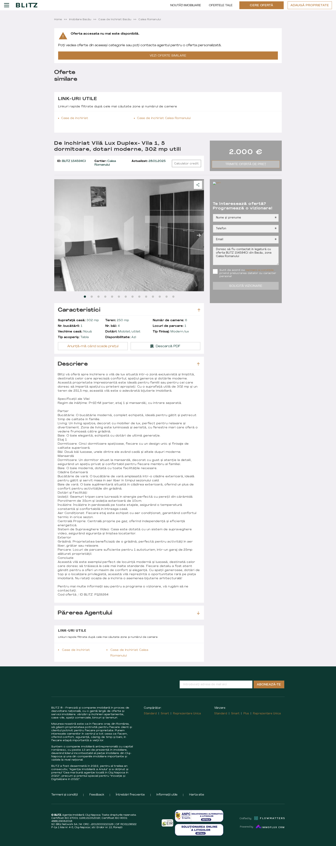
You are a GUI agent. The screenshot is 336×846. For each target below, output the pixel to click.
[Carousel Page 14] (173, 297)
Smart (165, 713)
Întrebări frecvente (130, 794)
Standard (150, 713)
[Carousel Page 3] (98, 297)
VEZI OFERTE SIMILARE (168, 55)
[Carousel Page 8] (132, 297)
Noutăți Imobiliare (185, 5)
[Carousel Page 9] (139, 297)
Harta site (196, 794)
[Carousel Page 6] (119, 297)
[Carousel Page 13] (166, 297)
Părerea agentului (85, 613)
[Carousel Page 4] (105, 297)
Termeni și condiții (64, 794)
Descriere (73, 364)
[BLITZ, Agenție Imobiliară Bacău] (26, 5)
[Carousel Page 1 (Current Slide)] (85, 297)
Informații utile (167, 794)
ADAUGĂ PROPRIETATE (309, 5)
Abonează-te (269, 684)
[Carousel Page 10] (146, 297)
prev (59, 235)
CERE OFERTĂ (261, 5)
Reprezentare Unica (187, 713)
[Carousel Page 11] (153, 297)
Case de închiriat (74, 118)
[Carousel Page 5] (112, 297)
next (199, 235)
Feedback (96, 794)
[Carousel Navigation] (129, 235)
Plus (246, 713)
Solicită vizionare (245, 286)
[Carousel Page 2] (92, 297)
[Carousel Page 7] (126, 297)
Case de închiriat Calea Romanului (164, 118)
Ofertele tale (221, 5)
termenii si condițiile (260, 270)
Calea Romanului (105, 163)
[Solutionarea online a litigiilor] (199, 830)
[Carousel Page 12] (160, 297)
